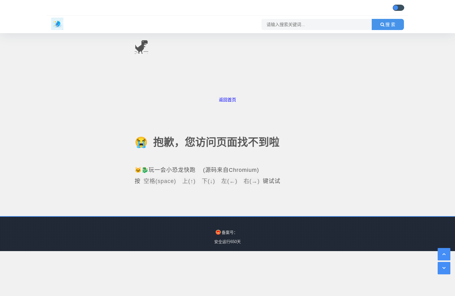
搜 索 (390, 24)
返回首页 (227, 99)
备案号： (229, 232)
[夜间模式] (398, 8)
